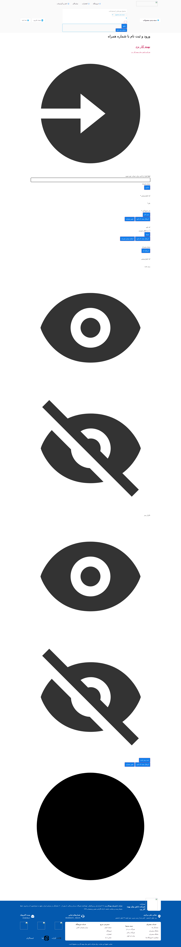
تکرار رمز (147, 515)
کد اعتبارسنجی (145, 196)
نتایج (124, 26)
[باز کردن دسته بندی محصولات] (141, 20)
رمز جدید (147, 266)
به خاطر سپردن (144, 230)
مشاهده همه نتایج (121, 30)
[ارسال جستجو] (125, 22)
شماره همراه (146, 184)
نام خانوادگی (146, 211)
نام (148, 203)
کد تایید (148, 227)
